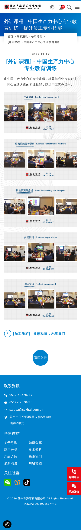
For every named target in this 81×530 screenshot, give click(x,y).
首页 (11, 36)
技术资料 (35, 449)
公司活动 (36, 36)
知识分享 (35, 443)
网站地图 (35, 463)
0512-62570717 (21, 395)
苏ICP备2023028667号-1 (40, 503)
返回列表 (40, 357)
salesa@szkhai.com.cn (26, 409)
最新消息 (22, 36)
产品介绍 (11, 456)
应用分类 (11, 449)
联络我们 (35, 456)
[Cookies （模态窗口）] (7, 524)
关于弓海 (11, 443)
